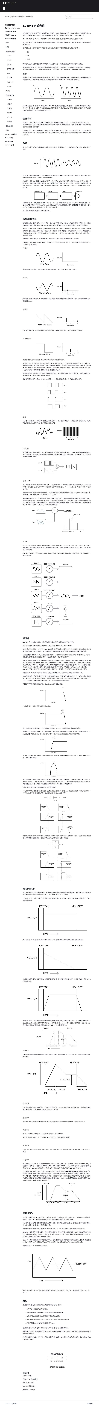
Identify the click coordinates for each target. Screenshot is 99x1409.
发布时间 (9, 117)
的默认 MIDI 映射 (28, 1382)
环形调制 (9, 77)
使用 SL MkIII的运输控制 (30, 1379)
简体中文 (90, 1404)
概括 (7, 130)
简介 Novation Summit (12, 28)
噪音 (8, 73)
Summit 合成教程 (10, 38)
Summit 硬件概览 (10, 31)
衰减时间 (9, 108)
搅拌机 (9, 86)
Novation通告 (9, 145)
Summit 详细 (9, 138)
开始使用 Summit (10, 35)
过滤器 (8, 91)
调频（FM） (10, 82)
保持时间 (9, 104)
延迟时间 (9, 121)
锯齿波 (9, 64)
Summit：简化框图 (11, 134)
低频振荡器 (9, 126)
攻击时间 (9, 99)
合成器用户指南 (19, 16)
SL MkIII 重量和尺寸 (29, 1386)
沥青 (7, 42)
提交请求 (61, 1367)
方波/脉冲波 (10, 69)
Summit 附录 (9, 141)
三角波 (9, 60)
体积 (7, 47)
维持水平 (9, 112)
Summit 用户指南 (28, 16)
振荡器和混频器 (10, 51)
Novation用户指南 (9, 16)
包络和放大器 (10, 95)
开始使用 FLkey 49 (29, 1389)
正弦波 (9, 55)
